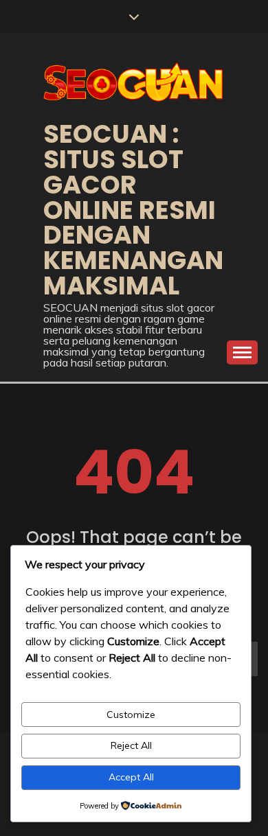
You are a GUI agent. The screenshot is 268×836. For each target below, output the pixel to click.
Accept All (131, 777)
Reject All (131, 745)
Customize (131, 714)
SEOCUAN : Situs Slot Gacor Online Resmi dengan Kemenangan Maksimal (133, 209)
